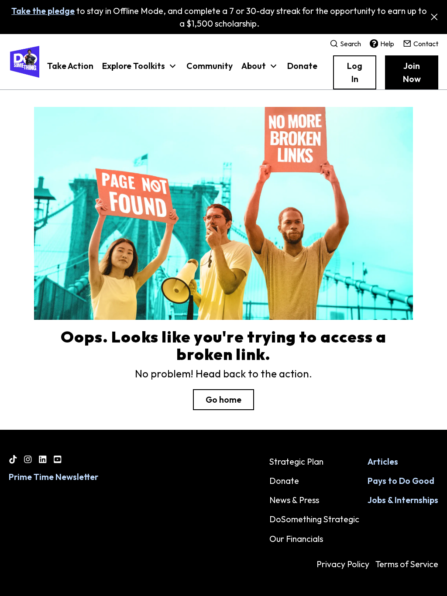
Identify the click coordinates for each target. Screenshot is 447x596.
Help (387, 43)
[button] (140, 70)
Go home (223, 399)
